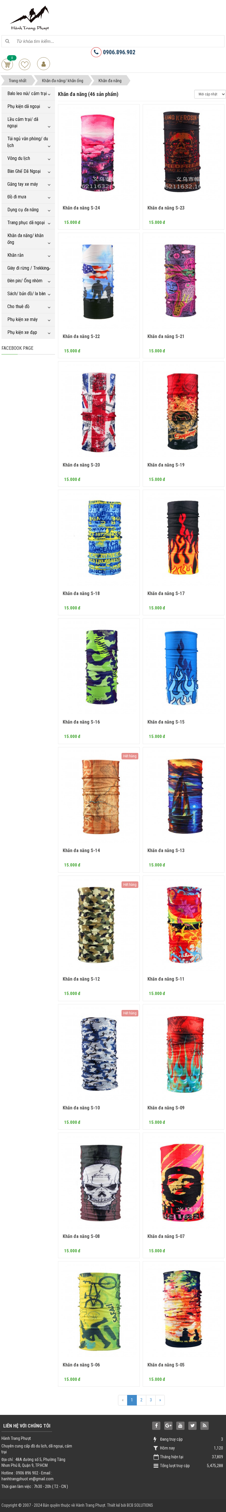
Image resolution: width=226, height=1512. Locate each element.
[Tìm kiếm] (7, 41)
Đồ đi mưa (16, 197)
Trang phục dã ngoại (26, 222)
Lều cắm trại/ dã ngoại (22, 122)
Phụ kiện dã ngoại (23, 106)
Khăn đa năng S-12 (81, 979)
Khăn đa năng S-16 (81, 722)
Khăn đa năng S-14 (81, 850)
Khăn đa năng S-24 (81, 208)
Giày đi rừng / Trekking (28, 268)
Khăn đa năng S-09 (166, 1108)
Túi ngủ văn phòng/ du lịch (27, 142)
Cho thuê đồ (18, 306)
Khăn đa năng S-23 (166, 208)
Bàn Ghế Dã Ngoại (24, 171)
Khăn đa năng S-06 (81, 1365)
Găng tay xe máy (22, 184)
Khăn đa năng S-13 (166, 850)
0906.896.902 (118, 52)
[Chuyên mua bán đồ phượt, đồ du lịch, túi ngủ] (30, 17)
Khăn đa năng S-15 (166, 722)
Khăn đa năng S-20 (81, 465)
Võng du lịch (18, 158)
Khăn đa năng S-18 (81, 593)
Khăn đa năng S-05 (166, 1365)
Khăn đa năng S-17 (166, 593)
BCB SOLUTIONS (140, 1505)
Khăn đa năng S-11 (166, 979)
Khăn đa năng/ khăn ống (25, 239)
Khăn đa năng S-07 (166, 1236)
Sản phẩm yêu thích (24, 64)
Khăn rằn (15, 255)
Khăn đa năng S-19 (166, 465)
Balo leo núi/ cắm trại (27, 93)
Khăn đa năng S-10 (81, 1108)
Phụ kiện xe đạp (22, 332)
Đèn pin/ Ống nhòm (24, 280)
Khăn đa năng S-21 (166, 336)
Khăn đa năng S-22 (81, 336)
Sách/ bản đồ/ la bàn (26, 293)
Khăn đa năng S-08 (81, 1236)
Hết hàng (130, 756)
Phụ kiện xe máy (22, 319)
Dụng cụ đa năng (23, 209)
